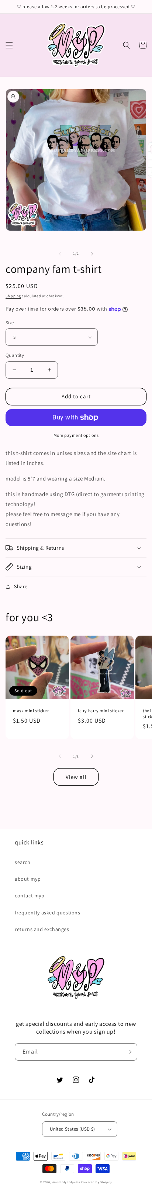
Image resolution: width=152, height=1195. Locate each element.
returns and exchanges (42, 929)
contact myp (30, 895)
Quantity (15, 355)
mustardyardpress (66, 1182)
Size (10, 322)
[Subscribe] (129, 1052)
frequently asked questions (47, 912)
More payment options (76, 435)
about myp (28, 879)
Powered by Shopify (96, 1182)
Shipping (13, 296)
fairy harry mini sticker (101, 710)
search (23, 862)
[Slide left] (60, 253)
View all (76, 776)
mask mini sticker (31, 710)
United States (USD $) (72, 1129)
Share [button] (21, 586)
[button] (9, 45)
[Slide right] (92, 253)
